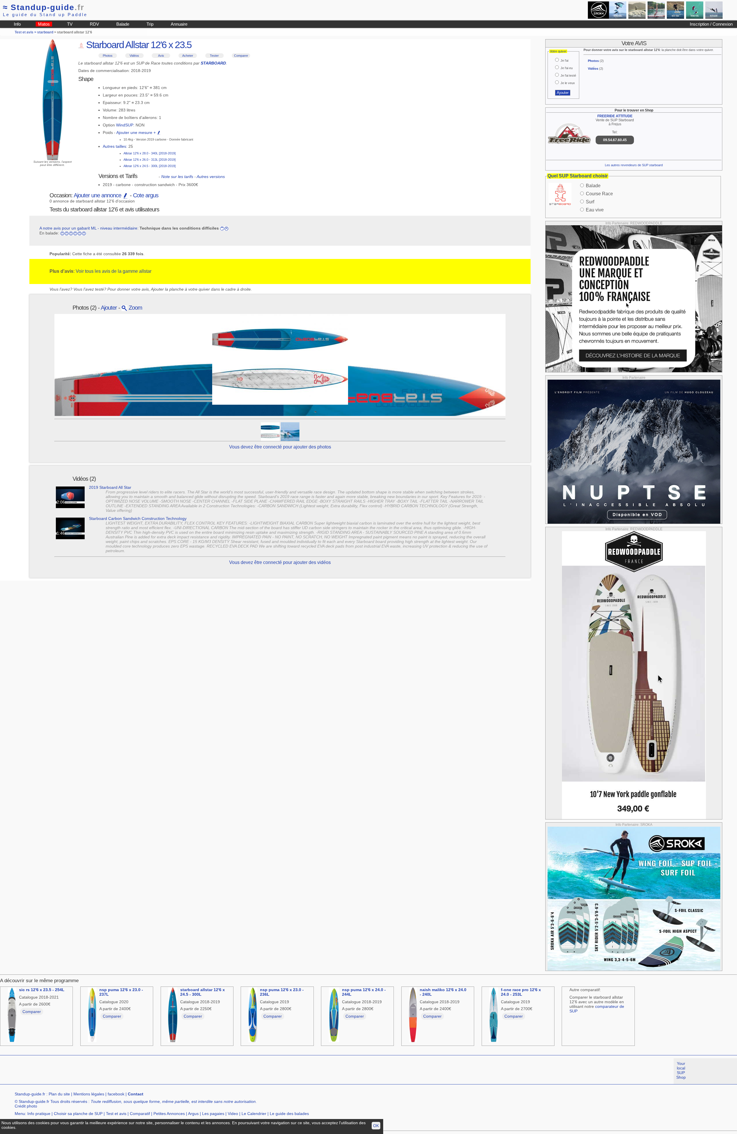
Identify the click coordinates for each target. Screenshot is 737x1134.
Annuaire (179, 24)
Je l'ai (564, 60)
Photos (108, 55)
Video (233, 1113)
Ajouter (109, 307)
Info (17, 24)
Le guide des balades (289, 1113)
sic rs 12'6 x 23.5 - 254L (41, 989)
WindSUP (124, 125)
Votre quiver (558, 51)
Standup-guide (43, 7)
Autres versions (211, 176)
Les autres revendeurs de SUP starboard (634, 165)
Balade (122, 24)
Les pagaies (213, 1113)
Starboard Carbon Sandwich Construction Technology (138, 518)
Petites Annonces (169, 1113)
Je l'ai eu (567, 68)
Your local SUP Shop (681, 1070)
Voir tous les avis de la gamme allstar (113, 271)
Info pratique (38, 1113)
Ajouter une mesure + (136, 132)
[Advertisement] (105, 1071)
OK (376, 1125)
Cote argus (145, 195)
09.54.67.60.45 (615, 140)
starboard (45, 32)
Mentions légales (88, 1094)
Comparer (241, 55)
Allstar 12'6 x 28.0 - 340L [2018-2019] (150, 153)
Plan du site (59, 1094)
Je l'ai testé (568, 75)
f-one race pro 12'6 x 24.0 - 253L (521, 992)
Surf (590, 201)
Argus (193, 1113)
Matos (44, 24)
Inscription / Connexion (711, 24)
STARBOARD (213, 63)
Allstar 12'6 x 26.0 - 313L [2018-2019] (150, 159)
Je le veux (568, 83)
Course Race (599, 193)
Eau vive (595, 209)
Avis (161, 55)
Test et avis (116, 1113)
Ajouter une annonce (98, 195)
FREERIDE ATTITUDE (614, 116)
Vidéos (134, 55)
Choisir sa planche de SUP (78, 1113)
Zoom (134, 307)
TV (70, 24)
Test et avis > (26, 32)
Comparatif (140, 1113)
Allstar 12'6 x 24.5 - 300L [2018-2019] (150, 166)
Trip (150, 24)
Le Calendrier (254, 1113)
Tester (214, 55)
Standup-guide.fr (30, 1094)
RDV (94, 24)
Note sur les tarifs (177, 176)
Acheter (187, 55)
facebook (116, 1094)
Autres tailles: (115, 146)
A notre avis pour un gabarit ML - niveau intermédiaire (88, 228)
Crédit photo (26, 1106)
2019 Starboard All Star (110, 487)
